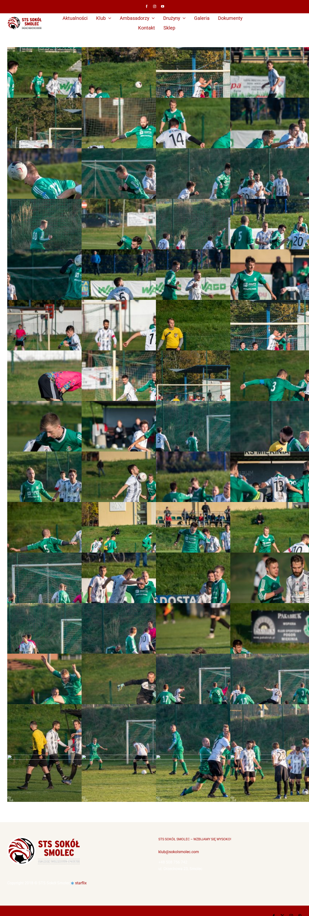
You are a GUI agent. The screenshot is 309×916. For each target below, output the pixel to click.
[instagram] (154, 6)
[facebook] (146, 6)
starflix (81, 883)
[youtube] (162, 6)
